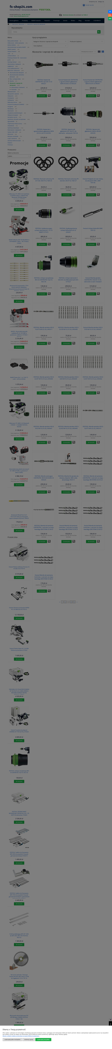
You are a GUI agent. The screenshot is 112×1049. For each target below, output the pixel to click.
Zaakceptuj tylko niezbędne (12, 1039)
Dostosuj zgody (28, 1039)
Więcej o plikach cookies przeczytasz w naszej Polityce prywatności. (21, 1036)
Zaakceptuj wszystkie (43, 1039)
